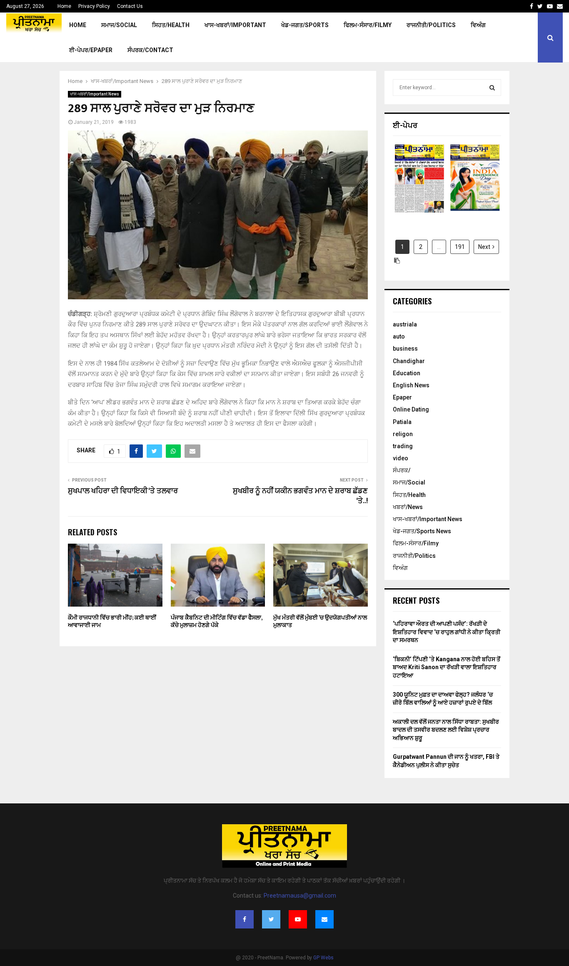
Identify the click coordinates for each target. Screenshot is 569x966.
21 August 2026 (419, 185)
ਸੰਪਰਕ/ (401, 470)
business (405, 348)
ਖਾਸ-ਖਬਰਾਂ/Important (235, 25)
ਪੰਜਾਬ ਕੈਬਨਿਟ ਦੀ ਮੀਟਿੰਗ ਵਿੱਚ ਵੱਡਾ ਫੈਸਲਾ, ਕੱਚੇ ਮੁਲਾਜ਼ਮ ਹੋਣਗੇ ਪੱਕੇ (216, 621)
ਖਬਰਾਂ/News (408, 507)
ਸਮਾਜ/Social (119, 25)
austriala (405, 324)
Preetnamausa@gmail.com (300, 895)
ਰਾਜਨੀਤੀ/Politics (431, 25)
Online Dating (411, 409)
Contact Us (130, 6)
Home (64, 6)
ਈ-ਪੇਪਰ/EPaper (90, 50)
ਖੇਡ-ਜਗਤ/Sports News (422, 531)
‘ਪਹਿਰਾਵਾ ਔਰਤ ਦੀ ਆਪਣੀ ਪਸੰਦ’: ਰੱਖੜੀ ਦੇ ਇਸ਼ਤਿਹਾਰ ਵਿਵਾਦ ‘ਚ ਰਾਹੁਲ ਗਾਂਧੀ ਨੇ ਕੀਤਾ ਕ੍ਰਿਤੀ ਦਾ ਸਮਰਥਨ (446, 631)
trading (403, 446)
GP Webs (323, 958)
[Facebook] (244, 919)
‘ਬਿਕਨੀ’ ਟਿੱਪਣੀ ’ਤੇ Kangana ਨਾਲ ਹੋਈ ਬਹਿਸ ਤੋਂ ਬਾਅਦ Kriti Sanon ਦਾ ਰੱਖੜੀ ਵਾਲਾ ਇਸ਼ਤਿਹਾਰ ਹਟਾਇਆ (446, 667)
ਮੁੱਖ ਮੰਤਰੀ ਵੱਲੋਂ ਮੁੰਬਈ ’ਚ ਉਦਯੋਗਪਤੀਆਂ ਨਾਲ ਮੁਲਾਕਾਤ (320, 621)
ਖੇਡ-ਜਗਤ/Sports (305, 25)
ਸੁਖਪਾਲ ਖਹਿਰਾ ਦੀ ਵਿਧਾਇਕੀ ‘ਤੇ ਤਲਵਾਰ (123, 491)
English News (411, 385)
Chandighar (409, 361)
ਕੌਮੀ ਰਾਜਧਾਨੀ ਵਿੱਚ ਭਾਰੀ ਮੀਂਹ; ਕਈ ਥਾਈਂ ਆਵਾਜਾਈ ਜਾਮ (112, 621)
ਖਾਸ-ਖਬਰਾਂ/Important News (94, 94)
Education (406, 373)
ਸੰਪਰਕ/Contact (150, 50)
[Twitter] (271, 919)
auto (399, 336)
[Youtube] (298, 919)
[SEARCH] (492, 87)
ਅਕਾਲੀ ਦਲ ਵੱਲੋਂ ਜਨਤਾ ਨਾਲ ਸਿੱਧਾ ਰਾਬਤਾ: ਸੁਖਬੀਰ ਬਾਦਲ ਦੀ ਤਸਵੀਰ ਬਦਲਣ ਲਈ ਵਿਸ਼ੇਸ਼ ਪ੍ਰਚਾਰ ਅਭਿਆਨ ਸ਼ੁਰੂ (446, 729)
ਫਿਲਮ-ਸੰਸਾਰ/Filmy (368, 25)
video (400, 458)
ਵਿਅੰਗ (478, 25)
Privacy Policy (94, 6)
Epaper (402, 397)
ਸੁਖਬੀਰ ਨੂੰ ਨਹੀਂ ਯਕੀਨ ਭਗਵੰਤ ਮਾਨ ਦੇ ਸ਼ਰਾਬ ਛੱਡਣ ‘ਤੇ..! (300, 496)
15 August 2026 (474, 185)
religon (403, 434)
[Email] (324, 919)
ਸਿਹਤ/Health (171, 25)
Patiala (402, 422)
